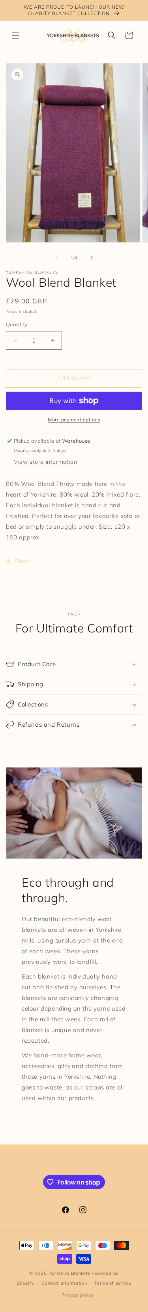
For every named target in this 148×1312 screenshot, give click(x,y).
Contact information (64, 1283)
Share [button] (23, 561)
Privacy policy (78, 1295)
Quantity (16, 324)
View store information (45, 461)
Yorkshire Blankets (69, 1273)
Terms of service (112, 1283)
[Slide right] (91, 257)
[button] (15, 35)
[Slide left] (57, 257)
